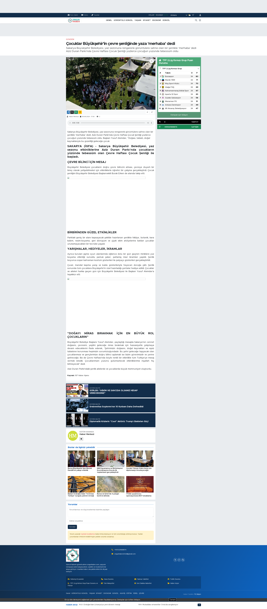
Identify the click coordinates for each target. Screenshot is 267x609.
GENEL (109, 20)
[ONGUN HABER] (74, 20)
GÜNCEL (166, 20)
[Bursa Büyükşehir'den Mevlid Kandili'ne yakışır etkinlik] (81, 458)
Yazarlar (96, 15)
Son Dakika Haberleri (144, 583)
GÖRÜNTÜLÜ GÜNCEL (123, 20)
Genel (68, 593)
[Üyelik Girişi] (199, 15)
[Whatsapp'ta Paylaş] (76, 112)
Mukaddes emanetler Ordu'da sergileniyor (160, 604)
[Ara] (196, 20)
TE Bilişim (197, 594)
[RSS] (183, 560)
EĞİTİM (129, 593)
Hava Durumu (108, 579)
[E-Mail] (81, 439)
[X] (175, 560)
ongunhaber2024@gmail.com (125, 554)
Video (86, 15)
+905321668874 (120, 550)
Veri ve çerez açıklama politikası (154, 600)
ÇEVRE (141, 593)
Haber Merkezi (74, 116)
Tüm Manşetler (109, 583)
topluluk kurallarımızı (88, 534)
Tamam (172, 600)
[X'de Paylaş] (72, 112)
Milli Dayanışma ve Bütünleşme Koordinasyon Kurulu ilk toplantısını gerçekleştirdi (110, 470)
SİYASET (147, 20)
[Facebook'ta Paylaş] (68, 112)
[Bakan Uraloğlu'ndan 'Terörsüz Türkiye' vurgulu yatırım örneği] (81, 484)
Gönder (72, 527)
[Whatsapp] (179, 560)
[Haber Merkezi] (73, 435)
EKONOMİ (156, 20)
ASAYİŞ (122, 593)
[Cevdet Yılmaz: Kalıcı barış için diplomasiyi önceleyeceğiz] (140, 458)
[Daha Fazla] (80, 112)
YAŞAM (138, 20)
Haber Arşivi (174, 583)
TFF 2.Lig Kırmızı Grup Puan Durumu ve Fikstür (83, 584)
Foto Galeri (74, 15)
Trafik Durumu (175, 579)
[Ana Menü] (200, 20)
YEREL (135, 593)
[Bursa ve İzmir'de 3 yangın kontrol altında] (110, 484)
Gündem (70, 39)
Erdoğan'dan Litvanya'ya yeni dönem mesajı (102, 604)
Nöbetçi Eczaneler (77, 579)
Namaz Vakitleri (143, 579)
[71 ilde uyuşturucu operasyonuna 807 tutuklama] (140, 484)
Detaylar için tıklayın (179, 115)
